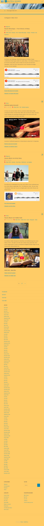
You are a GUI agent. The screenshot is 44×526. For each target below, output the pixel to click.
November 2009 (7, 432)
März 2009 (6, 446)
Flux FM (25, 498)
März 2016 (6, 325)
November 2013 (7, 357)
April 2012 (6, 382)
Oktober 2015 (6, 332)
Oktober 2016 (6, 316)
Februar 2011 (6, 405)
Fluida (21, 521)
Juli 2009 (5, 439)
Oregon (28, 32)
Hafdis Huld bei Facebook (9, 272)
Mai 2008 (5, 464)
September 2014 (7, 343)
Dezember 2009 (7, 430)
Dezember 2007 (7, 473)
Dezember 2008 (7, 451)
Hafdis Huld (23, 219)
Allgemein (8, 26)
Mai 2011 (5, 400)
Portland (32, 32)
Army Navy (18, 162)
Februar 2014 (6, 353)
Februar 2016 (6, 327)
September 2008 (7, 457)
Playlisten (5, 487)
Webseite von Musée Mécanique (11, 93)
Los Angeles (29, 162)
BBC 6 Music (26, 495)
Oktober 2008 (6, 455)
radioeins (25, 500)
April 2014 (6, 352)
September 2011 (7, 393)
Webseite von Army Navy (9, 206)
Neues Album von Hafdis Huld (13, 218)
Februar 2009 (6, 448)
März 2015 (6, 339)
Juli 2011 (5, 396)
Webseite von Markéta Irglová (10, 146)
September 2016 (7, 318)
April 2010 (6, 423)
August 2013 (6, 362)
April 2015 (6, 337)
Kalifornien (23, 162)
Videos (7, 103)
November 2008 (7, 453)
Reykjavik (32, 219)
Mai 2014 (5, 350)
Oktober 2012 (6, 373)
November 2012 (7, 371)
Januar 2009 (6, 450)
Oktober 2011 (6, 391)
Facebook (4, 291)
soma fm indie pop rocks (28, 502)
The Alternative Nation (8, 507)
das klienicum (6, 497)
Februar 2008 (6, 469)
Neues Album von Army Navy (13, 158)
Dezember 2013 (7, 355)
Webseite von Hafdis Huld (10, 275)
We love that (6, 509)
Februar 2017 (6, 312)
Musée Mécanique (22, 32)
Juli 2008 (5, 460)
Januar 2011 (6, 407)
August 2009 (6, 437)
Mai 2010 (5, 421)
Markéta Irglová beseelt (11, 105)
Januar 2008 (6, 471)
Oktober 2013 (6, 359)
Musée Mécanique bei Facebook (11, 90)
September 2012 (7, 375)
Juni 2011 (5, 398)
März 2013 (6, 366)
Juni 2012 (6, 378)
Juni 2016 (6, 321)
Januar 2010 (6, 428)
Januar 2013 (6, 368)
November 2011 (7, 389)
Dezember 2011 (7, 387)
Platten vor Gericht (7, 504)
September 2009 (7, 435)
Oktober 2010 (6, 412)
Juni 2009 (6, 441)
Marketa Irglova (25, 107)
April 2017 (6, 311)
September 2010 (7, 414)
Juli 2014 (5, 346)
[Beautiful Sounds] (2, 1)
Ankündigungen (7, 486)
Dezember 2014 (7, 341)
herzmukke (6, 498)
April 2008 (6, 466)
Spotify (4, 294)
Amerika (13, 32)
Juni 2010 (6, 419)
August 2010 (6, 416)
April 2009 (6, 444)
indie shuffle (6, 502)
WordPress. (26, 521)
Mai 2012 (5, 380)
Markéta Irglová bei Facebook (10, 143)
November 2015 (7, 330)
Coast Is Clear (6, 495)
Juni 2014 (6, 348)
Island (28, 219)
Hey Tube (5, 500)
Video (36, 219)
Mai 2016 (5, 323)
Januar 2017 (6, 314)
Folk (17, 32)
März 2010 (6, 425)
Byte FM (25, 497)
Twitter (4, 297)
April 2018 (6, 307)
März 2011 (6, 403)
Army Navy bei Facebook (9, 203)
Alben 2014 (8, 32)
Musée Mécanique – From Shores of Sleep (17, 28)
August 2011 (6, 394)
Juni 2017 (6, 309)
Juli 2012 (5, 377)
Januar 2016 (6, 328)
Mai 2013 (5, 364)
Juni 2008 (6, 462)
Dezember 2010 (7, 409)
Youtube (4, 300)
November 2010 (7, 410)
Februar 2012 (6, 384)
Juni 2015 (6, 334)
